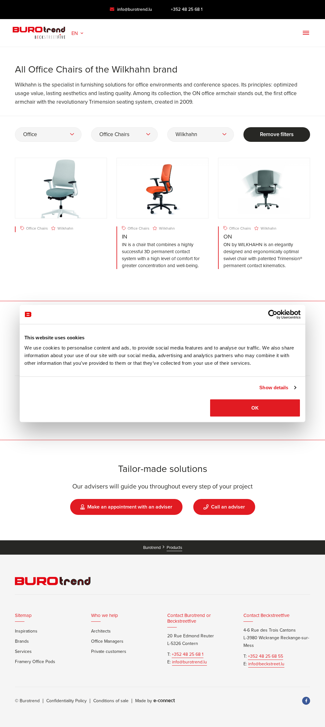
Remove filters (277, 134)
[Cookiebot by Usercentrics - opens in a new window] (273, 314)
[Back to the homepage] (39, 31)
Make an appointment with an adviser (129, 506)
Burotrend (152, 547)
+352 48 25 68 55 (265, 656)
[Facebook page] (306, 701)
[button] (78, 32)
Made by (143, 701)
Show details (273, 387)
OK (255, 407)
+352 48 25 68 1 (186, 9)
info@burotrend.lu (134, 9)
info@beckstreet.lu (266, 664)
